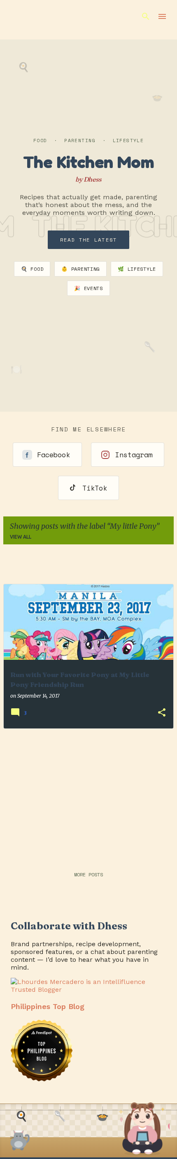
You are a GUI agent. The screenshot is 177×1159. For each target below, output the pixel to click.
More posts (88, 874)
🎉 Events (88, 288)
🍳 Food (32, 268)
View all (20, 536)
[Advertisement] (88, 792)
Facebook (53, 454)
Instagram (133, 454)
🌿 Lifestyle (137, 268)
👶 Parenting (80, 268)
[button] (162, 713)
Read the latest (88, 240)
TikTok (94, 488)
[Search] (146, 16)
